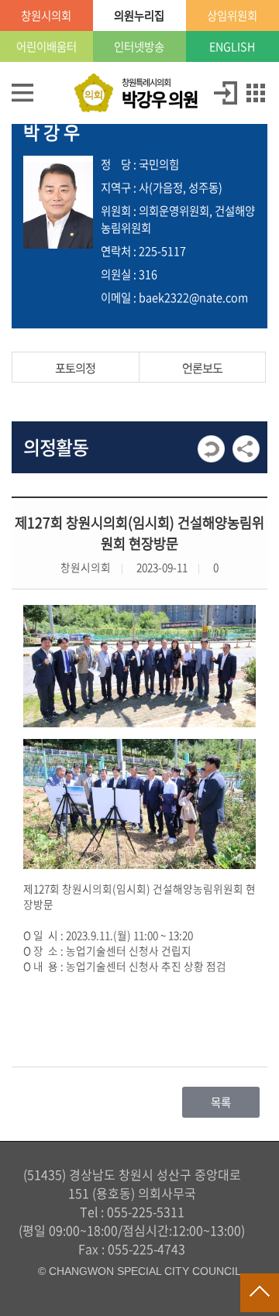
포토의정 (75, 367)
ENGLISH (232, 46)
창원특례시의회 (160, 94)
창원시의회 (46, 15)
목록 (221, 1102)
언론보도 (202, 367)
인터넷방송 (139, 46)
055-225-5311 (145, 1211)
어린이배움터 (46, 46)
